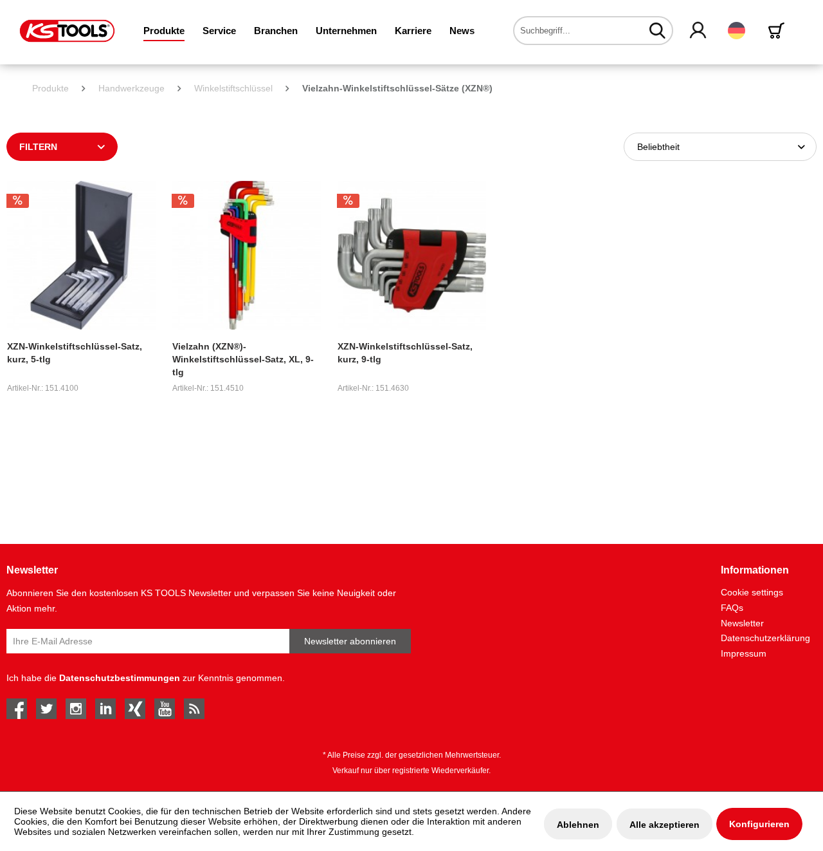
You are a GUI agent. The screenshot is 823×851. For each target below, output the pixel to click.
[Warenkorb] (778, 30)
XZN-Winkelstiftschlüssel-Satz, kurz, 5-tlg (74, 352)
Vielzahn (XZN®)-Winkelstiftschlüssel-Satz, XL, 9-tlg (243, 359)
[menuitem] (164, 30)
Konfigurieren (759, 824)
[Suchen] (657, 30)
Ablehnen (578, 824)
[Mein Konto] (698, 31)
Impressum (743, 653)
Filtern (38, 147)
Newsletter (742, 623)
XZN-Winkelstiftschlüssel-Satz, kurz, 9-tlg (405, 352)
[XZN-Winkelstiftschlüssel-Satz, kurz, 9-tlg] (412, 255)
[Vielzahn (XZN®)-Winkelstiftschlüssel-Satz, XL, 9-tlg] (246, 255)
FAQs (732, 608)
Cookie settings (752, 592)
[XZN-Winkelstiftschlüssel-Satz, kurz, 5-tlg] (81, 255)
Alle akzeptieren (664, 824)
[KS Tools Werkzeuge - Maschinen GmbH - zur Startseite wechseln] (67, 31)
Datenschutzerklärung (765, 638)
